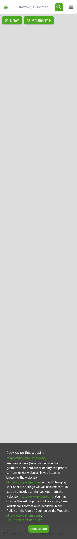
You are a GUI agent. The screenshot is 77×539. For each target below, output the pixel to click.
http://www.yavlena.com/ (26, 458)
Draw (14, 20)
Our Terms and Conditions (24, 520)
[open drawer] (71, 7)
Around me (41, 20)
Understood (38, 529)
